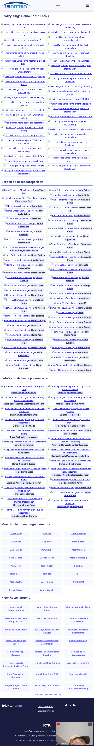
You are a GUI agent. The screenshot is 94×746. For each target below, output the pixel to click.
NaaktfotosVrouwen (32, 731)
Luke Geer (16, 541)
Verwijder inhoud (46, 711)
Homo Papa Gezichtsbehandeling (78, 687)
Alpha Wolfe (16, 582)
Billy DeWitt (78, 582)
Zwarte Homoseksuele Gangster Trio (16, 620)
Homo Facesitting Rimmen (47, 663)
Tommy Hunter (47, 549)
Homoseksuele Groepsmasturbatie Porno (16, 664)
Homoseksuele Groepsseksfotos (16, 609)
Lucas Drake (16, 549)
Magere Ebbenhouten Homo (47, 609)
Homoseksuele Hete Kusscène (78, 620)
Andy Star (16, 565)
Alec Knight (47, 582)
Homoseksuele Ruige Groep (16, 642)
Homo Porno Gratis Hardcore (15, 676)
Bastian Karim (47, 557)
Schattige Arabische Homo (78, 607)
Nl (57, 6)
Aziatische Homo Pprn (78, 663)
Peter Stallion (78, 549)
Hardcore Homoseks (47, 618)
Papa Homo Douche (78, 674)
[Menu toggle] (89, 6)
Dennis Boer (78, 541)
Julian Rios (78, 565)
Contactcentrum (45, 706)
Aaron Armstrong (78, 557)
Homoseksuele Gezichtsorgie (78, 653)
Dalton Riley (16, 533)
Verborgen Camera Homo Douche (47, 653)
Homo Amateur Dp (78, 640)
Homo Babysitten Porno (47, 685)
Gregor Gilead (16, 590)
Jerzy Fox (47, 533)
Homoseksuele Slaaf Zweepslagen (78, 631)
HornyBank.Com (40, 694)
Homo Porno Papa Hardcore (16, 653)
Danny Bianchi (47, 590)
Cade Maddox (15, 557)
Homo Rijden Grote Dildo (47, 674)
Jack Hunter (47, 565)
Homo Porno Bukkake (16, 629)
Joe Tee (78, 573)
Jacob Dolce (15, 573)
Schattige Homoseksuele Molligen (47, 631)
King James (46, 541)
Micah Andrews (78, 533)
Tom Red (47, 573)
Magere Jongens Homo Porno (16, 687)
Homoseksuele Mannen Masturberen (47, 642)
